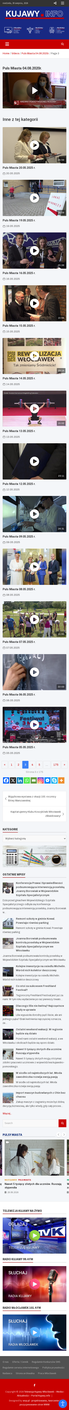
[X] (13, 780)
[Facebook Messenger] (47, 780)
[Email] (34, 780)
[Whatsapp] (27, 780)
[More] (61, 780)
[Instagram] (41, 780)
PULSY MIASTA (12, 1135)
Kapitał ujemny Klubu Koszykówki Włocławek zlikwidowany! (36, 814)
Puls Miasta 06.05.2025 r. (19, 694)
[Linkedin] (20, 780)
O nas (6, 1361)
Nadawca (7, 1373)
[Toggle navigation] (7, 44)
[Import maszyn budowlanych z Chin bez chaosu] (8, 1097)
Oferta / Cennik (20, 1361)
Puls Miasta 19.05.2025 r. (19, 220)
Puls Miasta (20, 1179)
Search (62, 1123)
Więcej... (7, 1113)
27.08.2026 (12, 1192)
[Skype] (54, 780)
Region (8, 1179)
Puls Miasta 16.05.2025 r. (19, 273)
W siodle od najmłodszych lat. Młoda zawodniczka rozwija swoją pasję (28, 1185)
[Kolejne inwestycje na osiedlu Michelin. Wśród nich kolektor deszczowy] (8, 971)
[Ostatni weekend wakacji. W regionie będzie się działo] (8, 1034)
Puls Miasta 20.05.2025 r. (19, 167)
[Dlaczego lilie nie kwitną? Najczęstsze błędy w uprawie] (8, 1010)
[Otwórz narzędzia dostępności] (63, 1403)
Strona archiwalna (25, 1373)
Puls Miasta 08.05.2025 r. (19, 589)
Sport (31, 1179)
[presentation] (58, 1134)
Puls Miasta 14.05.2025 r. (19, 378)
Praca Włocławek (47, 1373)
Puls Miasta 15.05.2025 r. (19, 325)
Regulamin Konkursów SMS (46, 1361)
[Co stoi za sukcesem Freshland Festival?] (8, 990)
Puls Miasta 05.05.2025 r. (19, 747)
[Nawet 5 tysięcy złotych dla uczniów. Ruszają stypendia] (8, 1054)
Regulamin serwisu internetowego (21, 1367)
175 (55, 764)
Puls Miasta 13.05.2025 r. (19, 431)
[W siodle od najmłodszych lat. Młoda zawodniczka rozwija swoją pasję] (8, 1077)
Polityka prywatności (53, 1367)
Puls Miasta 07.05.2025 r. (19, 642)
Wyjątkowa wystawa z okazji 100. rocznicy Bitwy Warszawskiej (32, 798)
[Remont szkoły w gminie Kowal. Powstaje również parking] (8, 923)
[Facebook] (6, 780)
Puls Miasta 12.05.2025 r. (19, 484)
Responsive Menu (55, 3)
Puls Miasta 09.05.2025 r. (19, 536)
